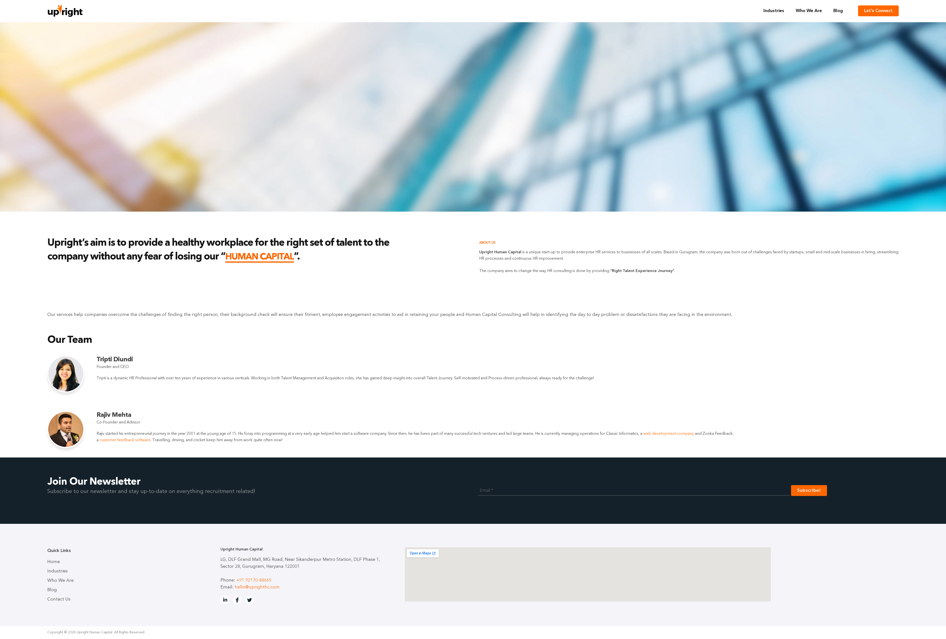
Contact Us (58, 599)
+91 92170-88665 (253, 580)
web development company (668, 434)
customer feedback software (125, 440)
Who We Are (809, 11)
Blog (838, 11)
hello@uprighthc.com (257, 587)
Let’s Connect (878, 11)
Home (53, 562)
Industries (773, 11)
